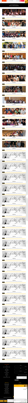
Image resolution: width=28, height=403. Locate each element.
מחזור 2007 (14, 137)
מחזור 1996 (14, 258)
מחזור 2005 (14, 159)
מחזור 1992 (14, 302)
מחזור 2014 (14, 60)
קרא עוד (3, 183)
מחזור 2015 (14, 49)
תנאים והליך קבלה (7, 385)
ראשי (17, 4)
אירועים (6, 371)
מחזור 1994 (14, 280)
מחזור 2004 (14, 170)
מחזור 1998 (14, 236)
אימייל (20, 368)
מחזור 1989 (14, 335)
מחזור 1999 (14, 225)
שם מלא (20, 365)
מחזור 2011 (14, 93)
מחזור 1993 (14, 291)
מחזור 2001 (14, 203)
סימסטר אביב (6, 387)
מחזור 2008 (14, 126)
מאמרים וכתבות (6, 369)
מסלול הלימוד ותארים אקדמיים (6, 377)
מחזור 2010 (14, 104)
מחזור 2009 (14, 115)
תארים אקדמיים (6, 370)
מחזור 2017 (14, 27)
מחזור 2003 (14, 181)
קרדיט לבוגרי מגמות (7, 390)
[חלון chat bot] (20, 394)
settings (8, 401)
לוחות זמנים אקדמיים (6, 388)
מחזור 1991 (14, 313)
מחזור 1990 (14, 324)
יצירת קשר (7, 373)
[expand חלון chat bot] (15, 385)
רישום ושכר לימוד (7, 386)
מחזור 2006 (14, 148)
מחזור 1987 (14, 357)
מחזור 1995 (14, 269)
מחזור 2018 (14, 16)
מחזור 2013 (14, 71)
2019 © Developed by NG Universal (7, 397)
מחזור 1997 (14, 247)
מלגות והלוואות (6, 389)
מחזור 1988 (14, 346)
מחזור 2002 (14, 192)
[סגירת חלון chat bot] (14, 385)
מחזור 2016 (14, 38)
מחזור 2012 (14, 82)
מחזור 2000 (14, 214)
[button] (1, 2)
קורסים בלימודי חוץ (7, 372)
